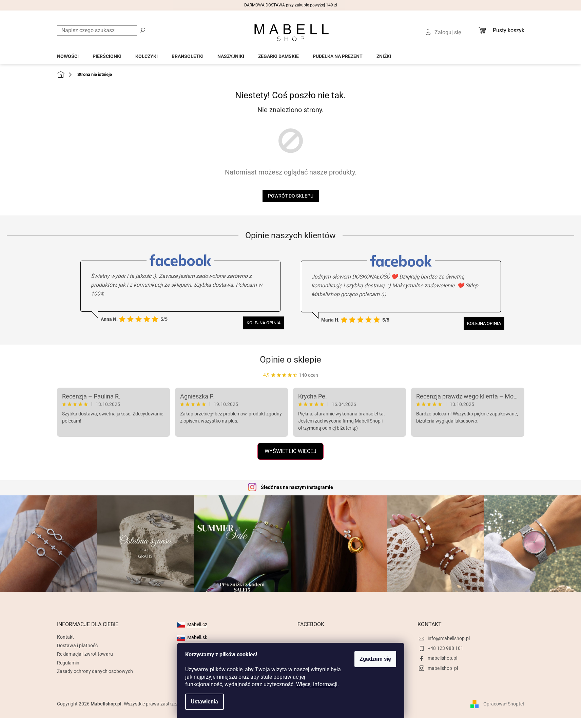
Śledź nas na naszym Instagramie (297, 487)
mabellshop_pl (443, 668)
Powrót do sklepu (290, 196)
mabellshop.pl (442, 658)
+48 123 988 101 (445, 648)
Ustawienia (204, 701)
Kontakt (65, 637)
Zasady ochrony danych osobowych (95, 671)
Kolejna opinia (263, 322)
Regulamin (68, 662)
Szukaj (143, 29)
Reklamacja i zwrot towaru (85, 654)
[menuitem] (67, 54)
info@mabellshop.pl (449, 638)
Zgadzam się (375, 659)
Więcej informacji (316, 684)
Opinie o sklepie (290, 359)
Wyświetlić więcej (290, 451)
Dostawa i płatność (77, 645)
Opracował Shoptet (503, 703)
